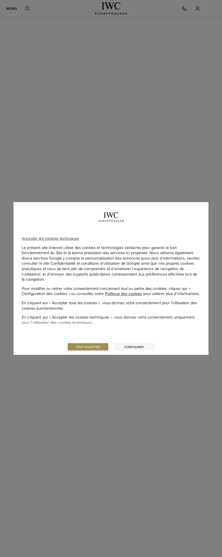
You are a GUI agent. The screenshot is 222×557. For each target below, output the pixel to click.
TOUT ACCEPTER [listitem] (88, 347)
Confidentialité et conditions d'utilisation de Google (95, 263)
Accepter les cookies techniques (50, 238)
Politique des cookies (123, 293)
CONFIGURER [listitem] (134, 347)
